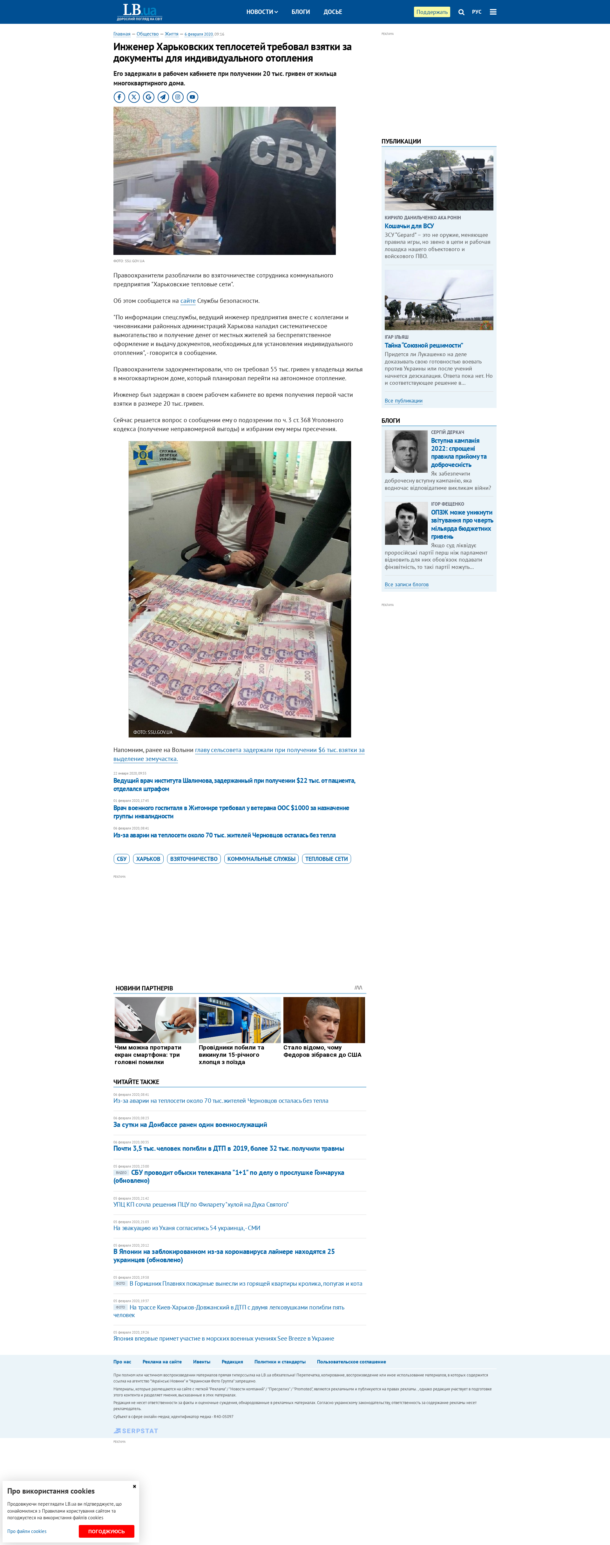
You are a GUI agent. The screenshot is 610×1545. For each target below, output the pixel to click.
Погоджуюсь (106, 1531)
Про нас (122, 1361)
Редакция (232, 1361)
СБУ (121, 858)
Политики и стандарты (280, 1361)
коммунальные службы (261, 858)
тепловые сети (326, 858)
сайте (188, 300)
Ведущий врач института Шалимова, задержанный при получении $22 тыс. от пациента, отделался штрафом (234, 784)
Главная (122, 33)
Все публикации (404, 400)
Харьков (148, 858)
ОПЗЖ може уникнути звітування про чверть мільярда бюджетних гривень (462, 524)
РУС (477, 11)
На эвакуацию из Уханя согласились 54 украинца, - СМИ (187, 1228)
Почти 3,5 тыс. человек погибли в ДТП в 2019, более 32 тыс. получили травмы (228, 1148)
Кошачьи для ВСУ (409, 226)
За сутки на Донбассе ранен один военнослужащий (190, 1124)
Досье (333, 12)
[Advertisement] (239, 924)
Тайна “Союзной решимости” (424, 345)
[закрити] (134, 1486)
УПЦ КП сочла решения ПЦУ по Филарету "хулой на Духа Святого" (201, 1204)
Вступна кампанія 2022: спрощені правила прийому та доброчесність (458, 452)
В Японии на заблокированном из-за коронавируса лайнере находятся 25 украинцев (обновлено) (224, 1255)
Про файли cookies (26, 1531)
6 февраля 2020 (199, 34)
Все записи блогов (407, 584)
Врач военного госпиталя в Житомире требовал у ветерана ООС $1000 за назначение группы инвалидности (231, 811)
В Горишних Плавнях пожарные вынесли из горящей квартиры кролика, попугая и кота (239, 1283)
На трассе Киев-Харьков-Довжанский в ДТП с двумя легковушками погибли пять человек (228, 1311)
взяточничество (194, 858)
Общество (148, 33)
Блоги (301, 12)
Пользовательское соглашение (351, 1361)
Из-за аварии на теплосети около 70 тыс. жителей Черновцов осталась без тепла (224, 835)
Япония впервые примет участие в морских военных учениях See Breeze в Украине (223, 1338)
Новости (260, 12)
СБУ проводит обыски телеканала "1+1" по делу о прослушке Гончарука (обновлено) (228, 1176)
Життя (172, 33)
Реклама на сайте (162, 1361)
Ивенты (201, 1361)
